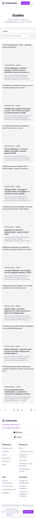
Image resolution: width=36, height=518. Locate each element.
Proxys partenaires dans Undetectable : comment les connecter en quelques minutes (17, 392)
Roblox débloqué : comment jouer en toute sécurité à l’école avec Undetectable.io (17, 351)
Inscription (25, 3)
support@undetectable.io (11, 424)
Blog (20, 448)
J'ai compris (28, 512)
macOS (19, 437)
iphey (4, 465)
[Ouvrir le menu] (32, 3)
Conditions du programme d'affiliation (24, 494)
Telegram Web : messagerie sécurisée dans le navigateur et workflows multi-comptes (17, 192)
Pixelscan (5, 451)
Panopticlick (6, 458)
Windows (19, 432)
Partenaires (23, 460)
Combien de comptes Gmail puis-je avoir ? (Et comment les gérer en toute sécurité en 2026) (17, 111)
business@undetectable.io (11, 428)
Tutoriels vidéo (7, 486)
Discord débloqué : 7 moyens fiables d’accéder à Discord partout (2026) (16, 151)
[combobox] (18, 31)
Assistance (6, 493)
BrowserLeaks (7, 448)
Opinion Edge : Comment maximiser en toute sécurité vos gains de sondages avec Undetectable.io (17, 312)
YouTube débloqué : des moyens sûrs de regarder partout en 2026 (17, 271)
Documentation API (9, 489)
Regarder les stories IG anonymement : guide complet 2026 (16, 232)
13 (31, 410)
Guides (18, 65)
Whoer (4, 455)
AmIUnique (6, 461)
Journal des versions (26, 451)
